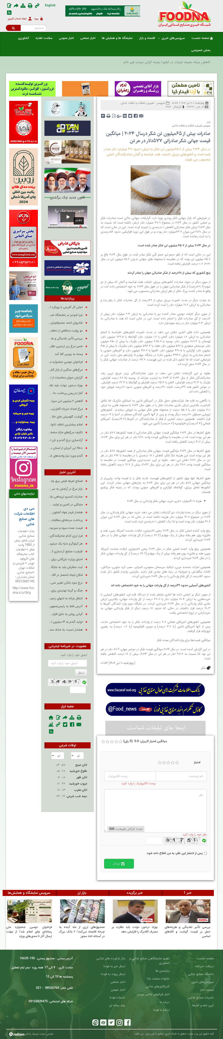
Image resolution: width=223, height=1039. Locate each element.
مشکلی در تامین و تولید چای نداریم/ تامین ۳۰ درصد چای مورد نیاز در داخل (65, 504)
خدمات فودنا (117, 997)
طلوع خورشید (78, 771)
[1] (160, 763)
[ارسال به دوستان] (141, 114)
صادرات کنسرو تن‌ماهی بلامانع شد (65, 497)
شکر (203, 668)
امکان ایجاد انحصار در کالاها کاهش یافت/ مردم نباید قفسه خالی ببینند (65, 575)
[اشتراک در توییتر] (130, 114)
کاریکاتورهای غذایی (157, 986)
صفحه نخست (205, 958)
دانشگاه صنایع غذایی (201, 974)
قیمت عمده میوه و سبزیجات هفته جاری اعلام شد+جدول (65, 528)
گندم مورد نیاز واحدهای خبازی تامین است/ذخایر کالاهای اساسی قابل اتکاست (65, 456)
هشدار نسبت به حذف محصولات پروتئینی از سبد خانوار (65, 630)
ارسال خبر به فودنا (114, 966)
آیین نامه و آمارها (203, 1005)
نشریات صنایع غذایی (201, 997)
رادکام (28, 1034)
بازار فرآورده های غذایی (110, 958)
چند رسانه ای (117, 1005)
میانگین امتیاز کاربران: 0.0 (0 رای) (145, 741)
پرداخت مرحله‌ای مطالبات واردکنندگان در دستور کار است (65, 520)
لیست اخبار (207, 989)
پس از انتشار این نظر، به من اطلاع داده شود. (174, 853)
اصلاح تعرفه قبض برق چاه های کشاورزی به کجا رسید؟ (65, 481)
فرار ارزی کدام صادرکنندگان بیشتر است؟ (65, 536)
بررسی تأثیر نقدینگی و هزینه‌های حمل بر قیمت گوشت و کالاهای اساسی (65, 338)
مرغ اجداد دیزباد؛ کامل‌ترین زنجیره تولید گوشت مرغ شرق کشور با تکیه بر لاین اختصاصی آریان (65, 409)
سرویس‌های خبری (202, 982)
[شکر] (155, 189)
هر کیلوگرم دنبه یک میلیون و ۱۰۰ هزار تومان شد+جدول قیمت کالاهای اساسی (65, 543)
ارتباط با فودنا (161, 1010)
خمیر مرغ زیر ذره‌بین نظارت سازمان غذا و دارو (65, 346)
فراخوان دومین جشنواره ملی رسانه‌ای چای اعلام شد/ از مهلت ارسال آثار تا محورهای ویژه (65, 362)
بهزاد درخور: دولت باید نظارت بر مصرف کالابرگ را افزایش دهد (65, 385)
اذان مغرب (80, 790)
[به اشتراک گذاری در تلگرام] (103, 114)
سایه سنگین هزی (198, 62)
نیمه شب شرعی (77, 796)
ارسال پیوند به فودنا (113, 974)
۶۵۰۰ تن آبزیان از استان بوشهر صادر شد (65, 448)
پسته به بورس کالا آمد (69, 354)
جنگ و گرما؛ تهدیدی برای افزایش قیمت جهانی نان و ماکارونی (65, 590)
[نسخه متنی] (108, 114)
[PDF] (114, 114)
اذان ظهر (81, 777)
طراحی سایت (46, 1034)
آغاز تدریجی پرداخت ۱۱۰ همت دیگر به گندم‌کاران (65, 393)
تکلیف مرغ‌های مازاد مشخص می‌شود (65, 432)
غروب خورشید (78, 783)
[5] (177, 763)
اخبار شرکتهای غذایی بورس (153, 994)
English (50, 5)
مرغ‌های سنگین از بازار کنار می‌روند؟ (65, 370)
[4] (173, 763)
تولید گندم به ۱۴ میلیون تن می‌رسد (65, 622)
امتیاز (197, 762)
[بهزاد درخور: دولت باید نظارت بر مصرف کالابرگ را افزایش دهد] (135, 911)
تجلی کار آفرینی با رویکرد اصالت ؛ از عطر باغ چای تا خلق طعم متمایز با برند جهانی (65, 307)
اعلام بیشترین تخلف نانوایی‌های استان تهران (65, 424)
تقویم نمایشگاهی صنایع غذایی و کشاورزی (149, 960)
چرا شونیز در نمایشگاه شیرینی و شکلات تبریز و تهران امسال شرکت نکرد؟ (65, 315)
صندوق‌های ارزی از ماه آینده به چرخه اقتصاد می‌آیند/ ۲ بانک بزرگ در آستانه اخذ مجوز (82, 932)
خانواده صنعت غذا (158, 978)
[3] (168, 763)
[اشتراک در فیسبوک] (135, 114)
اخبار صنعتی (117, 982)
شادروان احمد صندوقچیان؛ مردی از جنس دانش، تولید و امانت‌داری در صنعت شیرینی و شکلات (65, 323)
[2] (164, 763)
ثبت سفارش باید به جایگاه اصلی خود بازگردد (65, 567)
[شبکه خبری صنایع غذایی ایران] (182, 14)
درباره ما (165, 1002)
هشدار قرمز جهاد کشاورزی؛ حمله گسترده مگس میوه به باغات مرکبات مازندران (65, 512)
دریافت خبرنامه (204, 966)
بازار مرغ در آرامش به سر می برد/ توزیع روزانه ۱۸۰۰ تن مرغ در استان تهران (65, 489)
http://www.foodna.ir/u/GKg (23, 590)
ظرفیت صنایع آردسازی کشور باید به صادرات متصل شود (65, 551)
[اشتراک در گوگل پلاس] (119, 114)
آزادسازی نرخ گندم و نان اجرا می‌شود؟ (65, 440)
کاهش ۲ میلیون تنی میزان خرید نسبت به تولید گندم (65, 401)
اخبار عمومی (118, 989)
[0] (103, 742)
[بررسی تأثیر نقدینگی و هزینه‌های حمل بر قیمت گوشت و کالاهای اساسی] (188, 911)
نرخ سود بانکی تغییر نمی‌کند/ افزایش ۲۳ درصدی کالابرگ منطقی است (65, 583)
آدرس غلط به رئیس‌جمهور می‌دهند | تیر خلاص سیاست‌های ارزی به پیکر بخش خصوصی (65, 606)
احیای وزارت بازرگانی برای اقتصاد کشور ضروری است (65, 559)
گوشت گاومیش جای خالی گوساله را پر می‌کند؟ (65, 417)
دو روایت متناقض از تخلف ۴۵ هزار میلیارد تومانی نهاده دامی (65, 330)
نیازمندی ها (162, 971)
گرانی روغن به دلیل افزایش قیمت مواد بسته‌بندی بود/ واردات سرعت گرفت (65, 614)
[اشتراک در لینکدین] (124, 114)
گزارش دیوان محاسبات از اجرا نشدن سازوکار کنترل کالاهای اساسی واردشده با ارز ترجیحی (65, 377)
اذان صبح (81, 765)
